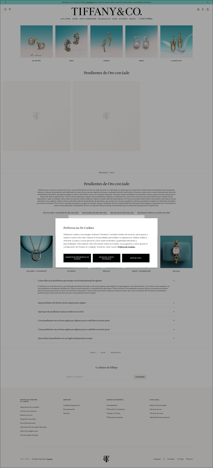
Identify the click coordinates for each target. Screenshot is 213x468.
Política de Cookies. (126, 247)
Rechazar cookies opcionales (106, 258)
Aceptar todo (136, 258)
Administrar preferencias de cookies (77, 258)
